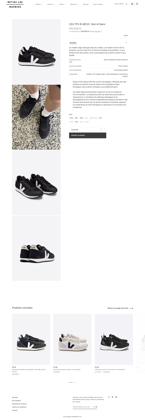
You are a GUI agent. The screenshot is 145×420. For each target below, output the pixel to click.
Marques (86, 4)
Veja (126, 36)
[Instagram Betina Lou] (112, 397)
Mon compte (119, 4)
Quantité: (75, 130)
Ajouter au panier (78, 135)
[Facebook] (108, 397)
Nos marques (16, 401)
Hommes (50, 4)
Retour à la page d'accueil (118, 308)
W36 (71, 118)
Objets (61, 4)
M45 (87, 122)
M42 (71, 122)
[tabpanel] (31, 347)
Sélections (73, 4)
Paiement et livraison (19, 404)
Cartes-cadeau (98, 4)
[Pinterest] (116, 397)
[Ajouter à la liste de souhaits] (126, 43)
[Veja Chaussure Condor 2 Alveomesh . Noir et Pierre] (114, 339)
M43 (76, 122)
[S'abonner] (94, 407)
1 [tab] (71, 382)
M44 (81, 122)
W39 (86, 118)
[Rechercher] (137, 4)
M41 (100, 118)
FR (126, 4)
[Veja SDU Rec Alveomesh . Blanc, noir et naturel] (72, 339)
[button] (85, 32)
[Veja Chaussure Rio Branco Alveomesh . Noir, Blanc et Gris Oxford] (31, 339)
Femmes (38, 4)
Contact (15, 410)
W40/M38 (93, 118)
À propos (15, 397)
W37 (76, 118)
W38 (81, 118)
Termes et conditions (19, 407)
